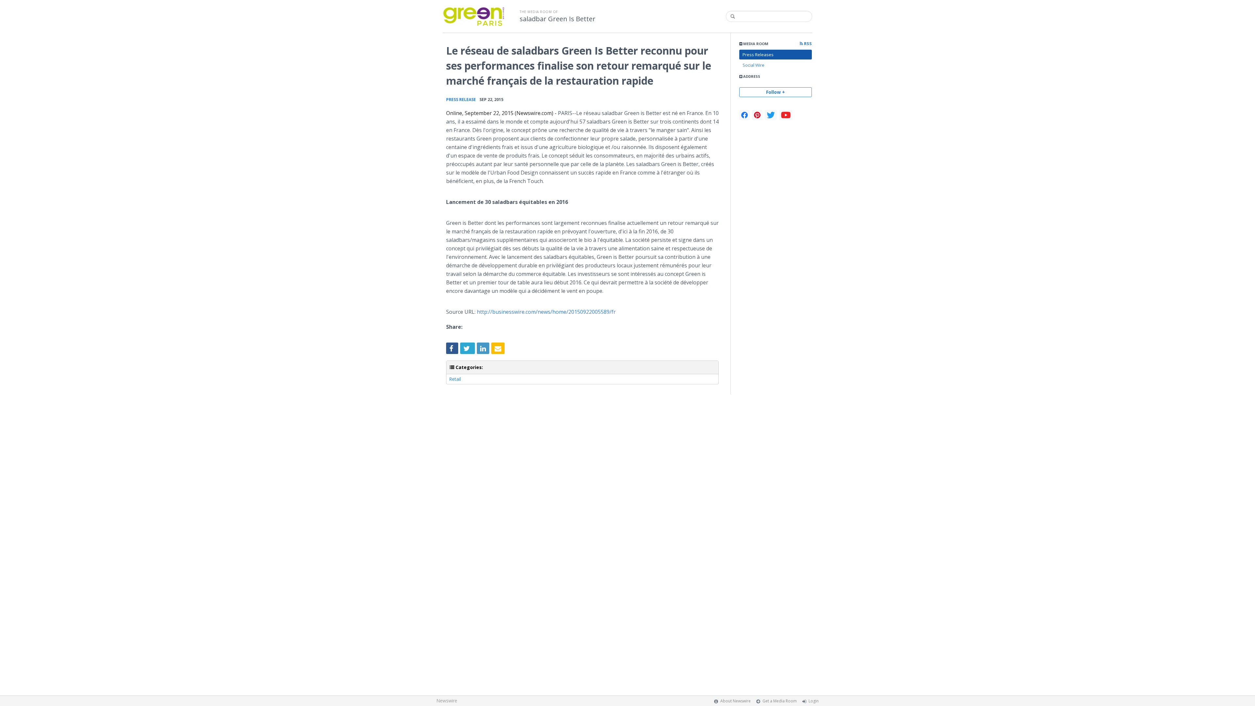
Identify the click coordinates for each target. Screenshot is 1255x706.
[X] (771, 115)
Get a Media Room (779, 701)
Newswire (446, 701)
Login (814, 701)
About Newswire (735, 701)
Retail (455, 379)
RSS (807, 44)
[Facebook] (744, 115)
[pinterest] (757, 115)
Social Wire (753, 65)
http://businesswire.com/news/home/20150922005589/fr (546, 311)
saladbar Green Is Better (557, 19)
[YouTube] (786, 115)
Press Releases (758, 55)
